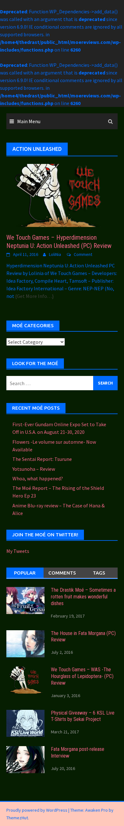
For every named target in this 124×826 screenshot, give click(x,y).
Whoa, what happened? (37, 478)
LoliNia (55, 254)
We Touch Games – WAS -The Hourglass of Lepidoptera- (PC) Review (82, 676)
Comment (83, 254)
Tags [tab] (99, 572)
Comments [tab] (62, 572)
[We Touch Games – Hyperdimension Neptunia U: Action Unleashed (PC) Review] (62, 195)
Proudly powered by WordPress (36, 810)
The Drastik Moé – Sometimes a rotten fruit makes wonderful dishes (83, 596)
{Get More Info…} (34, 296)
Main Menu (28, 121)
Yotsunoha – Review (33, 469)
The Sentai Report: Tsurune (42, 459)
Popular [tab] (25, 572)
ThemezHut (17, 818)
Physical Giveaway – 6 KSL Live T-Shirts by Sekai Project (82, 716)
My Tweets (17, 551)
